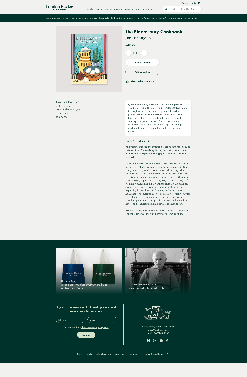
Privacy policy (134, 353)
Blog (138, 9)
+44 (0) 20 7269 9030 (157, 333)
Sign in (185, 3)
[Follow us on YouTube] (161, 340)
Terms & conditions (153, 353)
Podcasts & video (113, 9)
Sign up (86, 334)
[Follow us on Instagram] (154, 340)
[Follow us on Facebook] (167, 340)
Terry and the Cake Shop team (165, 104)
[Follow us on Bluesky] (148, 340)
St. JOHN (147, 9)
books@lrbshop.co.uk (169, 17)
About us (128, 9)
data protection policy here (95, 327)
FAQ (168, 353)
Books (90, 9)
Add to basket (142, 62)
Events (99, 9)
